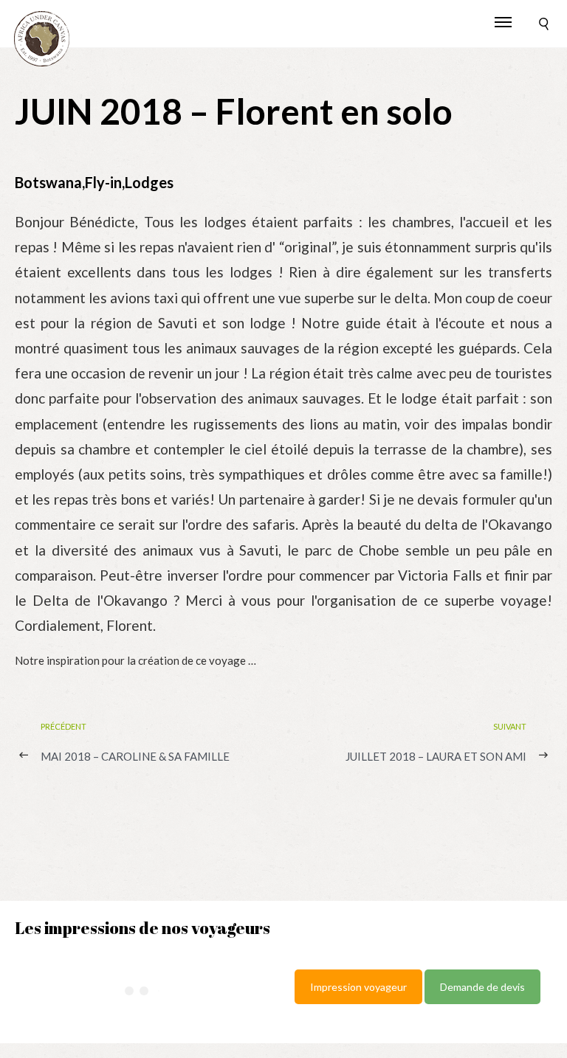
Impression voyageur (358, 987)
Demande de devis (482, 987)
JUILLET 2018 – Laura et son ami (436, 756)
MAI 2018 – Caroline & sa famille (135, 756)
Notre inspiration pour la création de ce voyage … (135, 660)
